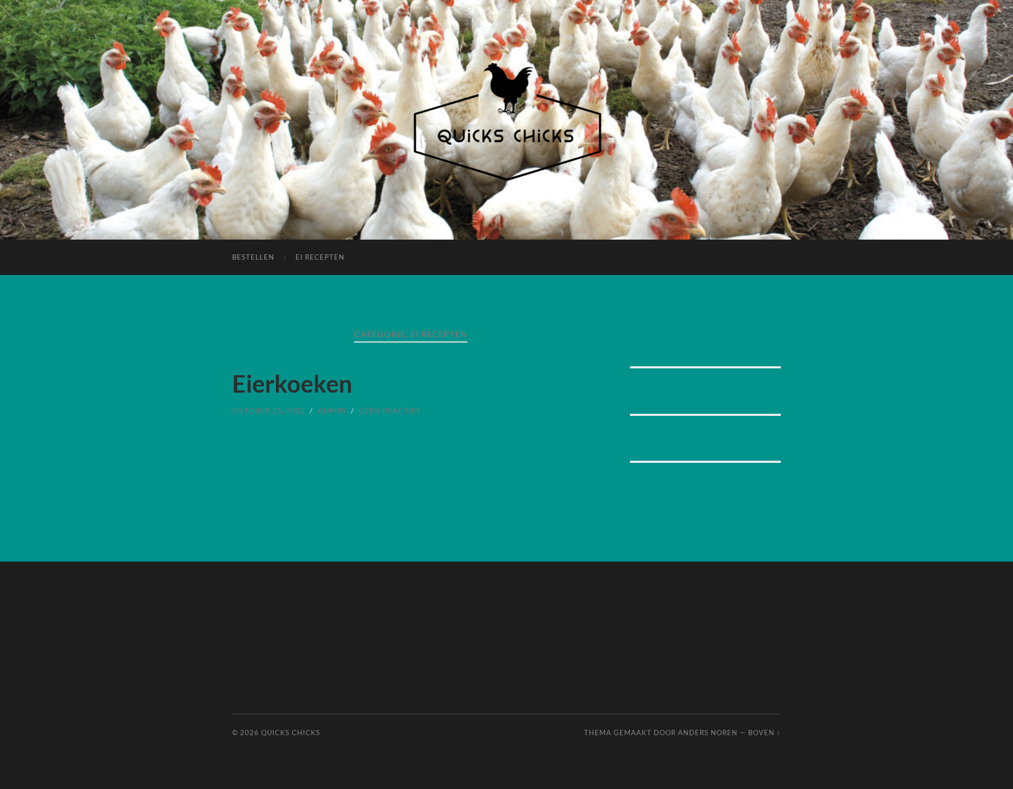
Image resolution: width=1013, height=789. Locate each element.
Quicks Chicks (290, 732)
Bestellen (253, 257)
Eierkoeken (292, 383)
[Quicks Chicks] (507, 119)
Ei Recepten (320, 257)
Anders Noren (708, 732)
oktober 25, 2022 (268, 410)
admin (332, 410)
